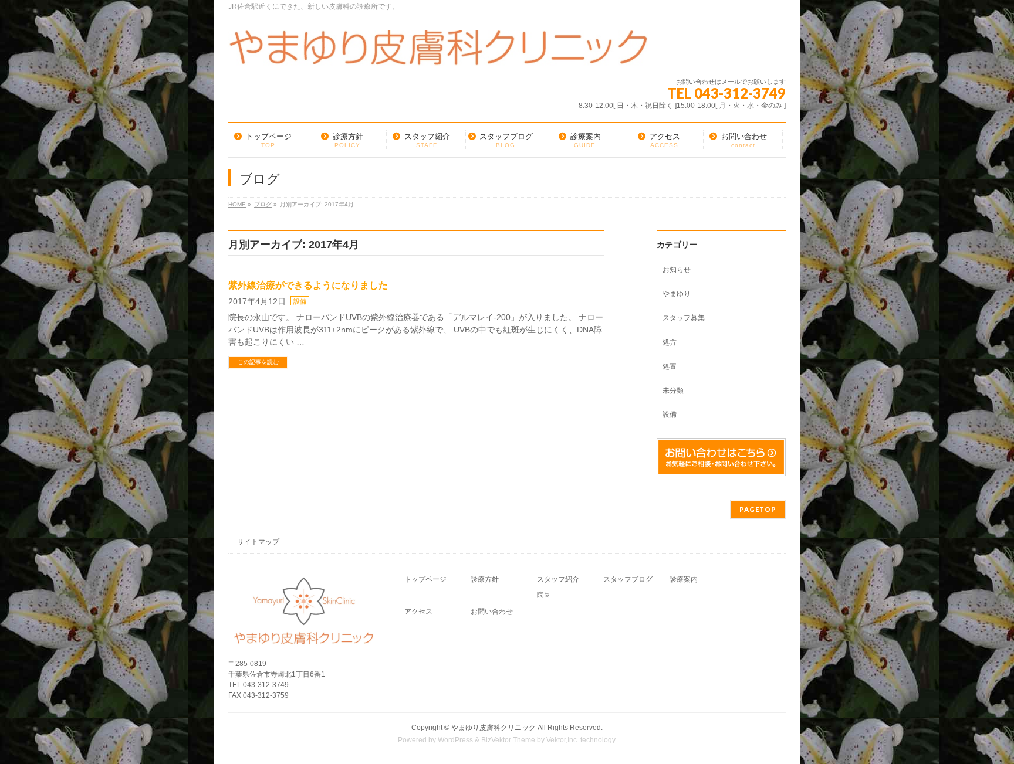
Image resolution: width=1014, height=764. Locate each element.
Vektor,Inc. (562, 740)
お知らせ (677, 270)
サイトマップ (258, 542)
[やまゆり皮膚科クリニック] (438, 52)
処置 (670, 366)
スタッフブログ (628, 579)
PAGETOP (757, 509)
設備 (299, 301)
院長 (543, 594)
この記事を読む (258, 362)
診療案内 (684, 579)
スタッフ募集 (684, 318)
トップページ (425, 579)
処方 (670, 342)
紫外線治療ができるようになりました (308, 285)
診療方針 (485, 579)
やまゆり (677, 294)
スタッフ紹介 (558, 579)
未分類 (673, 390)
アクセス (418, 612)
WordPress (455, 740)
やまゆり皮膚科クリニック (493, 728)
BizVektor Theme (508, 740)
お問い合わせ (492, 612)
